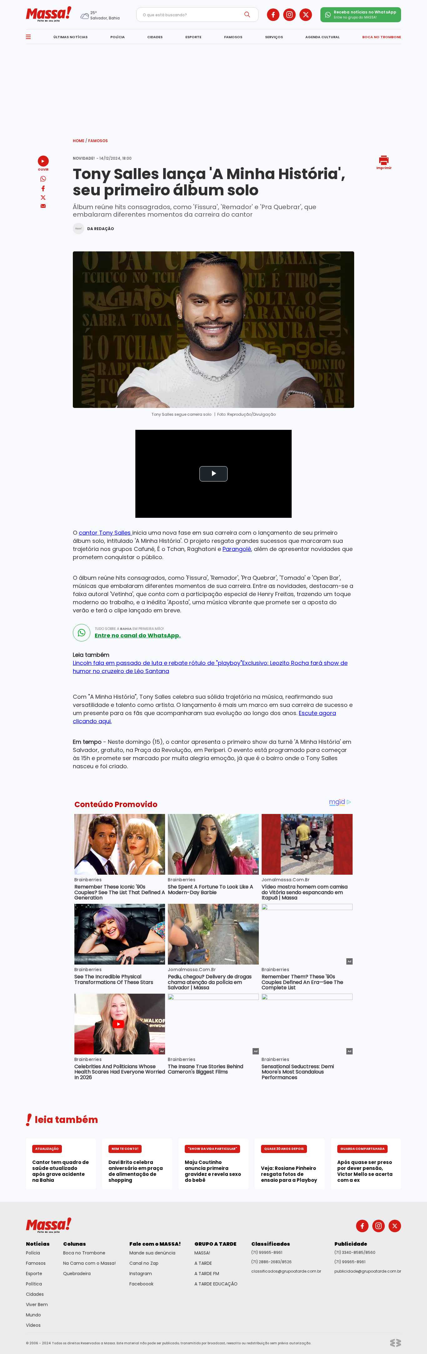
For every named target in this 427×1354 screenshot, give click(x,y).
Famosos (98, 140)
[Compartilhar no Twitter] (43, 198)
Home (80, 140)
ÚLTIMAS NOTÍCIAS (70, 36)
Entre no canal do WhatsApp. (138, 635)
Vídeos (33, 1325)
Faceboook (141, 1284)
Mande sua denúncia (152, 1253)
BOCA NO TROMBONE (381, 36)
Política (34, 1284)
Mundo (33, 1315)
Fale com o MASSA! (155, 1244)
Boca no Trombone (84, 1253)
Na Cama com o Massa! (89, 1263)
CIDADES (155, 36)
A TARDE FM (206, 1273)
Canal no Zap (143, 1263)
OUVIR (43, 169)
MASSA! (202, 1253)
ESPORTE (193, 36)
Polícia (33, 1253)
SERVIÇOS (274, 36)
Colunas (74, 1244)
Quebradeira (77, 1273)
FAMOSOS (233, 36)
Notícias (38, 1244)
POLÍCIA (117, 36)
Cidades (35, 1294)
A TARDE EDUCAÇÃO (216, 1284)
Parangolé (237, 549)
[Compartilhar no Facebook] (43, 189)
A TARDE (203, 1263)
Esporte (34, 1273)
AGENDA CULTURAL (322, 36)
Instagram (140, 1273)
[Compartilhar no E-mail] (43, 206)
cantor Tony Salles (105, 533)
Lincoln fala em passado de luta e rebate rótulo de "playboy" (157, 663)
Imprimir (384, 168)
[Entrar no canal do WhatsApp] (81, 632)
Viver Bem (37, 1304)
